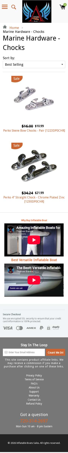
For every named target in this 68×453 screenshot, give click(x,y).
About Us (34, 387)
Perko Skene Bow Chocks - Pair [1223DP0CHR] (34, 130)
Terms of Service (34, 379)
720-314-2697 (34, 421)
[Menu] (5, 6)
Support (34, 391)
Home (13, 28)
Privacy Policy (34, 375)
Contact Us (34, 399)
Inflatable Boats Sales (27, 443)
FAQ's (34, 383)
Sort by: (9, 58)
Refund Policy (34, 403)
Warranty (34, 395)
